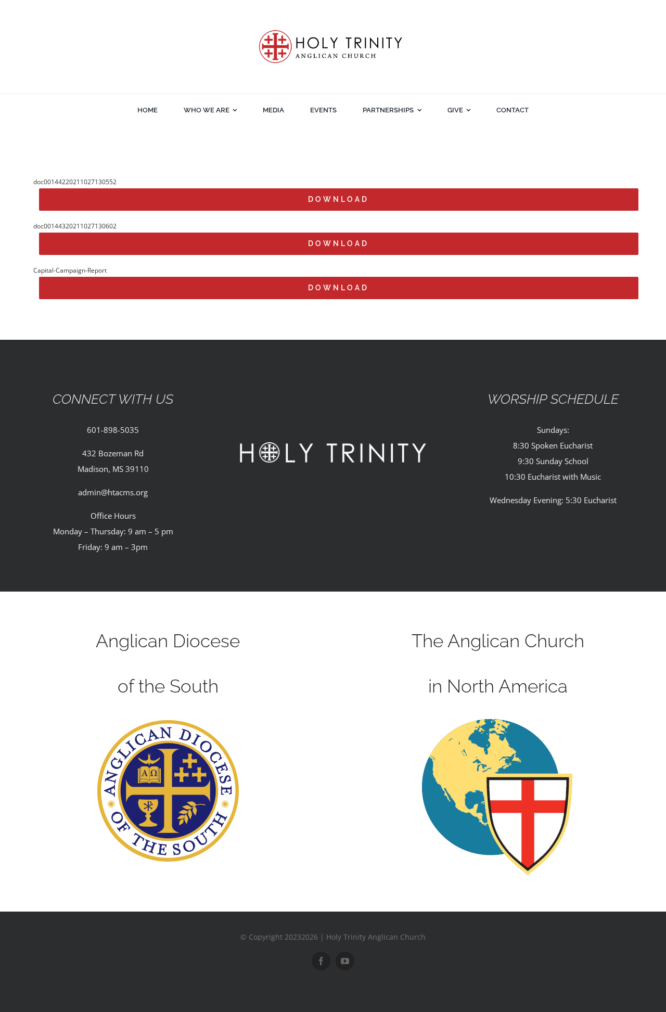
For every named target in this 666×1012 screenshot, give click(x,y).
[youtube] (345, 961)
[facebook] (321, 961)
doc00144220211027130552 (75, 181)
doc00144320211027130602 (75, 226)
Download (338, 199)
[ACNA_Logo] (498, 723)
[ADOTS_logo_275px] (167, 723)
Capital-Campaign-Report (70, 270)
